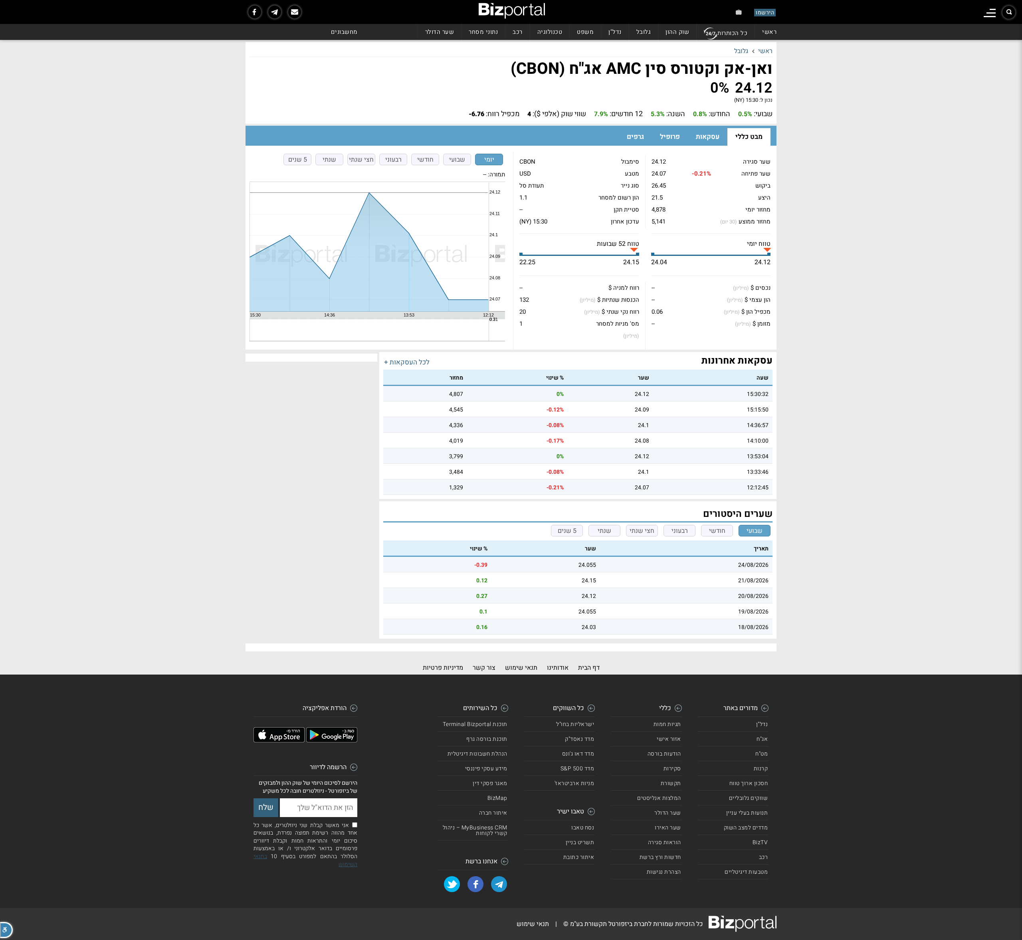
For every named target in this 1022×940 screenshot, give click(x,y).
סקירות (672, 768)
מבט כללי (749, 137)
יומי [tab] (489, 159)
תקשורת (671, 783)
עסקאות (707, 137)
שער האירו (668, 827)
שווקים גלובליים (748, 798)
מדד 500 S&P (577, 768)
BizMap (497, 798)
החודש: (719, 114)
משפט (585, 32)
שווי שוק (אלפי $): (559, 114)
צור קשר (484, 668)
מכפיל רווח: (502, 114)
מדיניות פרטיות (443, 668)
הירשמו (765, 12)
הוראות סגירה (664, 842)
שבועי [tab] (457, 159)
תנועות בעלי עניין (747, 813)
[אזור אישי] (738, 12)
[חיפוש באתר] (1009, 12)
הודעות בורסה (664, 754)
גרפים (635, 137)
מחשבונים (344, 32)
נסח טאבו (582, 827)
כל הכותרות (732, 33)
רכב (518, 32)
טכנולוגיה (549, 32)
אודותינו (557, 668)
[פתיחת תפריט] (989, 13)
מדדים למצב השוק (746, 827)
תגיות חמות (667, 724)
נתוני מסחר (483, 32)
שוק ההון (677, 32)
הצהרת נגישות (664, 872)
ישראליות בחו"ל (575, 724)
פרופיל (670, 137)
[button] (6, 930)
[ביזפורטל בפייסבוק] (255, 12)
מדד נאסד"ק (579, 739)
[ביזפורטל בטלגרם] (274, 12)
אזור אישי (669, 739)
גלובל (643, 32)
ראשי (769, 32)
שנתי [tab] (329, 159)
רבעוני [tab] (393, 159)
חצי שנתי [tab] (361, 159)
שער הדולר (439, 32)
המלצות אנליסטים (659, 798)
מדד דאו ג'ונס (578, 754)
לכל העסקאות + (407, 362)
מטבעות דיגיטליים (746, 872)
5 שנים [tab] (297, 159)
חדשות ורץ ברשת (660, 857)
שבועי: (763, 114)
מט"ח (761, 754)
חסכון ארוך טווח (748, 783)
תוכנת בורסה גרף (486, 739)
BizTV (760, 842)
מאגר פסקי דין (490, 783)
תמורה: (496, 174)
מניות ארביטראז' (574, 783)
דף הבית (589, 668)
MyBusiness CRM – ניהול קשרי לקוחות (475, 830)
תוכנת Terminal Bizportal (475, 724)
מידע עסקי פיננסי (486, 768)
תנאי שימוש (521, 668)
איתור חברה (493, 813)
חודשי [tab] (425, 159)
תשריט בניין (580, 842)
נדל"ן (615, 32)
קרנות (761, 768)
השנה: (675, 114)
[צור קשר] (294, 12)
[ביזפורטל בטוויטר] (452, 884)
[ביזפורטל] (512, 11)
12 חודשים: (626, 114)
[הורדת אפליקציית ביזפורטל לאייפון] (279, 740)
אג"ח (762, 739)
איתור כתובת (578, 857)
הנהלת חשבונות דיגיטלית (477, 754)
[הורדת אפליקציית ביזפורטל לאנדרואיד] (331, 740)
